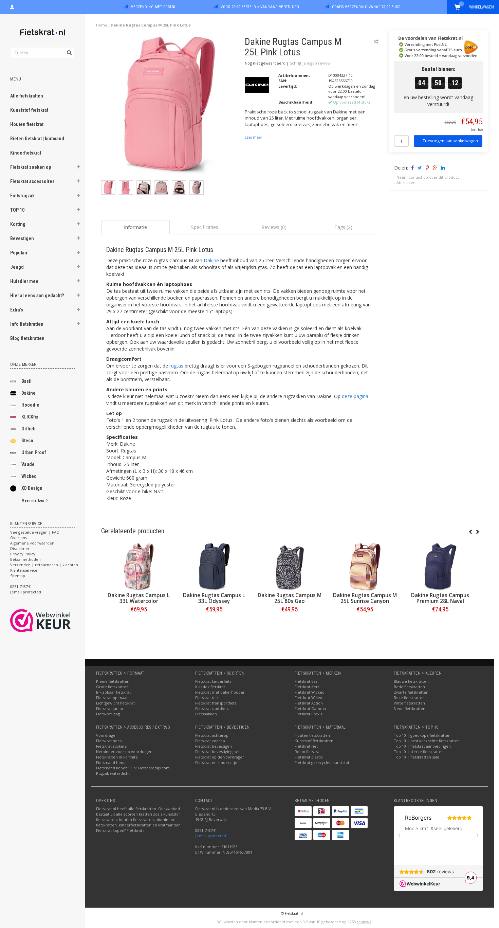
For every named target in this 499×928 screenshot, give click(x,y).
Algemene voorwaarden (32, 543)
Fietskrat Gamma (310, 708)
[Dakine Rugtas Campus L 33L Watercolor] (259, 567)
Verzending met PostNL (153, 7)
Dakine (28, 393)
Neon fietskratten (409, 708)
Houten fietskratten (312, 735)
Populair (18, 252)
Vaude (28, 464)
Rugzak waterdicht (113, 773)
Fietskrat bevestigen (213, 746)
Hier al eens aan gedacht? (37, 295)
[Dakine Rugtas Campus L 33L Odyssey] (335, 567)
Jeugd (17, 267)
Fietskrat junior (110, 708)
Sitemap (17, 575)
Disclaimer (20, 548)
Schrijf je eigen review (310, 63)
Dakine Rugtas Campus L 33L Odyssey (335, 598)
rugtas (176, 365)
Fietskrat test (207, 697)
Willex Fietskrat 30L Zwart (108, 598)
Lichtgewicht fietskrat (115, 703)
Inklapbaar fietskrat (113, 692)
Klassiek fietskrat (210, 686)
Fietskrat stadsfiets (211, 708)
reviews (364, 921)
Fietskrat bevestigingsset (217, 751)
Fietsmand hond (111, 762)
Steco (27, 440)
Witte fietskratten (409, 703)
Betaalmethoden (25, 559)
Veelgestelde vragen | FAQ (34, 532)
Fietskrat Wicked (310, 692)
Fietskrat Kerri (307, 686)
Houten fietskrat (26, 124)
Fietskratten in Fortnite (117, 757)
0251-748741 (21, 586)
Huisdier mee (24, 281)
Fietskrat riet (306, 746)
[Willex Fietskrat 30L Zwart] (109, 567)
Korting (17, 224)
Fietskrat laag (108, 713)
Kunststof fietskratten (314, 740)
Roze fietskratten (409, 697)
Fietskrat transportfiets (215, 703)
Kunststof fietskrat (29, 110)
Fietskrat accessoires (32, 181)
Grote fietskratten (112, 686)
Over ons (18, 537)
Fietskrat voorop (210, 740)
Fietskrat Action (309, 703)
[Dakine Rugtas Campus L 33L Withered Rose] (184, 567)
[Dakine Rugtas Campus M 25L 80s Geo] (410, 567)
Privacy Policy (22, 553)
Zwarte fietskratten (411, 692)
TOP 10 (17, 210)
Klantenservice (23, 570)
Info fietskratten (26, 324)
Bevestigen (22, 238)
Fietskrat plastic (309, 757)
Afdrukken (405, 182)
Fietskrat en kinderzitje (216, 762)
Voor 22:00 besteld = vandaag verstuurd (260, 7)
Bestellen (109, 623)
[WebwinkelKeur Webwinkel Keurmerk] (52, 620)
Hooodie (30, 405)
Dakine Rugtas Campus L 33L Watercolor (259, 598)
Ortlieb (28, 428)
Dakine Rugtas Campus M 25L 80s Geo (410, 598)
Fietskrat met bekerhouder (220, 692)
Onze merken (23, 364)
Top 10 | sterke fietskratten (419, 751)
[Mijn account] (12, 6)
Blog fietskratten (27, 338)
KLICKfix (29, 417)
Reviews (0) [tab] (274, 227)
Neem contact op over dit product (427, 177)
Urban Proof (33, 452)
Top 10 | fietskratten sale (416, 757)
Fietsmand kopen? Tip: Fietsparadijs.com (133, 767)
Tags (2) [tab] (343, 227)
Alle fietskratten (26, 96)
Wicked (29, 476)
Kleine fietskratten (112, 681)
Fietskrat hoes (109, 740)
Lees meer (253, 137)
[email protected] (211, 835)
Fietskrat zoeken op (30, 167)
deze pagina (355, 396)
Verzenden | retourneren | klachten (44, 564)
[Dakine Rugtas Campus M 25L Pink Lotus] (170, 108)
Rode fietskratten (409, 686)
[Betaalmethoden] (303, 811)
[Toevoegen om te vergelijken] (376, 41)
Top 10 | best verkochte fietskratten (427, 740)
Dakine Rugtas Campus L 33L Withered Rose (184, 598)
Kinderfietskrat (25, 153)
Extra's (16, 310)
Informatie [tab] (135, 227)
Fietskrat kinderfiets (213, 681)
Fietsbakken (206, 713)
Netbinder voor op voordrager (124, 751)
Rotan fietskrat (308, 751)
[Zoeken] (69, 49)
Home (101, 25)
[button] (78, 168)
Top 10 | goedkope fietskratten (422, 735)
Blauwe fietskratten (411, 681)
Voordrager (106, 735)
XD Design (31, 488)
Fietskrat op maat (112, 697)
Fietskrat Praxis (308, 713)
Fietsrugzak (22, 195)
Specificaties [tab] (204, 227)
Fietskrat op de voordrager (219, 757)
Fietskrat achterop (211, 735)
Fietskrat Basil (307, 681)
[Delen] (411, 167)
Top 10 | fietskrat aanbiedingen (422, 746)
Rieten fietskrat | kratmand (37, 138)
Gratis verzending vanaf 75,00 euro (366, 7)
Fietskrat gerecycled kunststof (322, 762)
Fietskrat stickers (111, 746)
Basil (26, 381)
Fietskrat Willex (308, 697)
